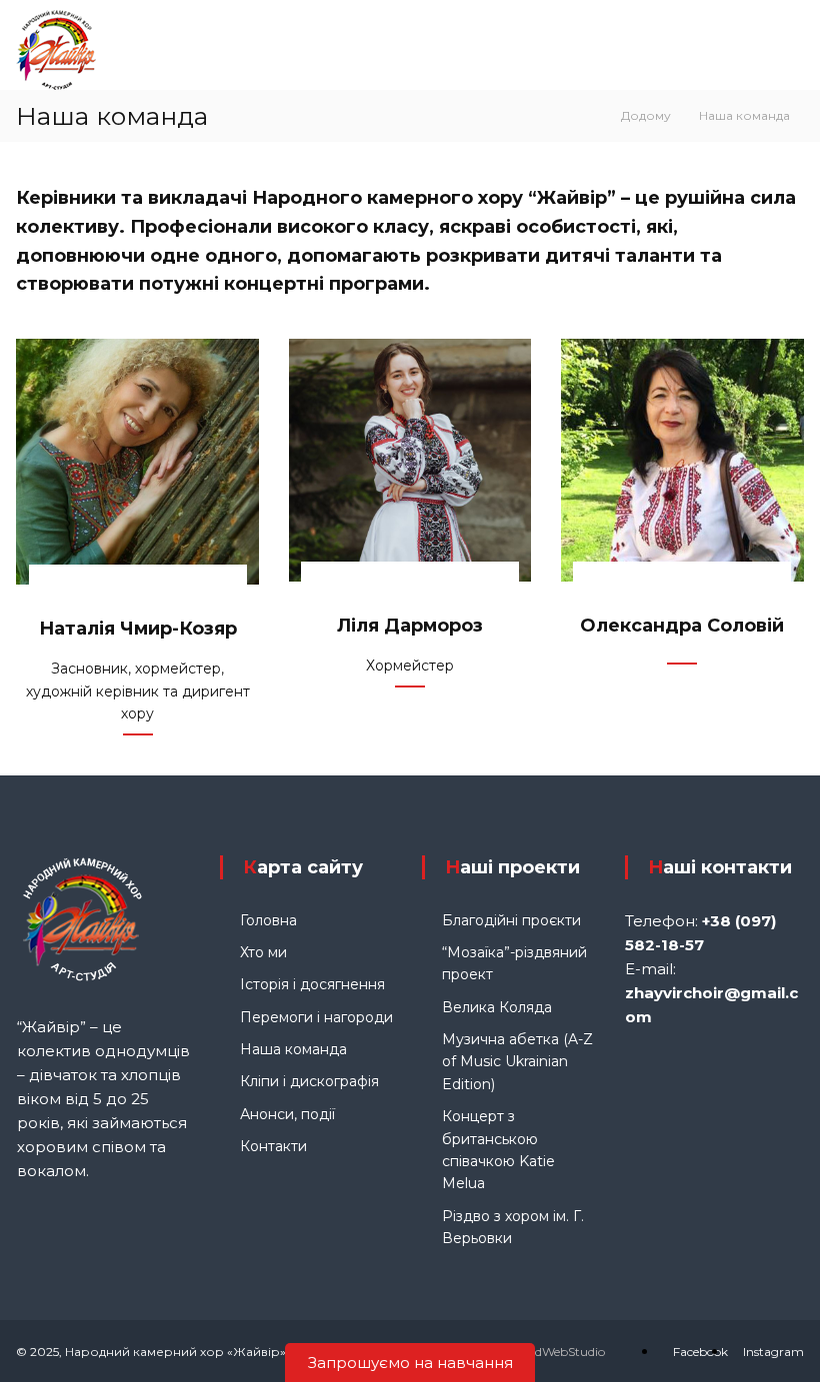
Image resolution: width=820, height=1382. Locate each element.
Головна (268, 920)
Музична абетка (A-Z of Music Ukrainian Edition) (517, 1061)
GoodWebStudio (558, 1351)
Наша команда (293, 1049)
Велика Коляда (497, 1007)
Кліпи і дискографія (309, 1081)
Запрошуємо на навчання (410, 1362)
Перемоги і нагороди (316, 1017)
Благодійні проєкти (511, 920)
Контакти (273, 1146)
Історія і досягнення (312, 984)
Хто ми (263, 952)
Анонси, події (287, 1114)
